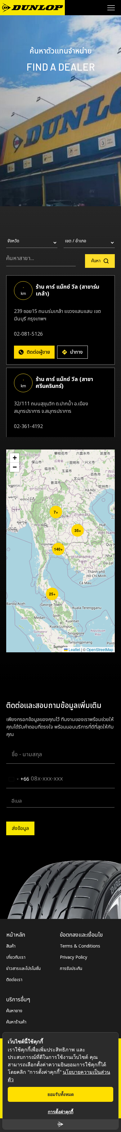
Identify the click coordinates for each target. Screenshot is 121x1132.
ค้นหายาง (14, 1011)
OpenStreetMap (100, 649)
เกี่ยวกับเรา (15, 957)
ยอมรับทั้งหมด (60, 1094)
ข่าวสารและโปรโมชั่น (23, 968)
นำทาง (76, 352)
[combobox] (18, 779)
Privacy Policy (73, 957)
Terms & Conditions (80, 946)
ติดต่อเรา (14, 979)
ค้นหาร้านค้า (16, 1022)
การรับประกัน (71, 968)
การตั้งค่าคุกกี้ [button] (60, 1111)
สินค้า (11, 946)
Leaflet (74, 649)
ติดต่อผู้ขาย (38, 352)
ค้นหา (96, 261)
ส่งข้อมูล (20, 828)
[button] (51, 508)
